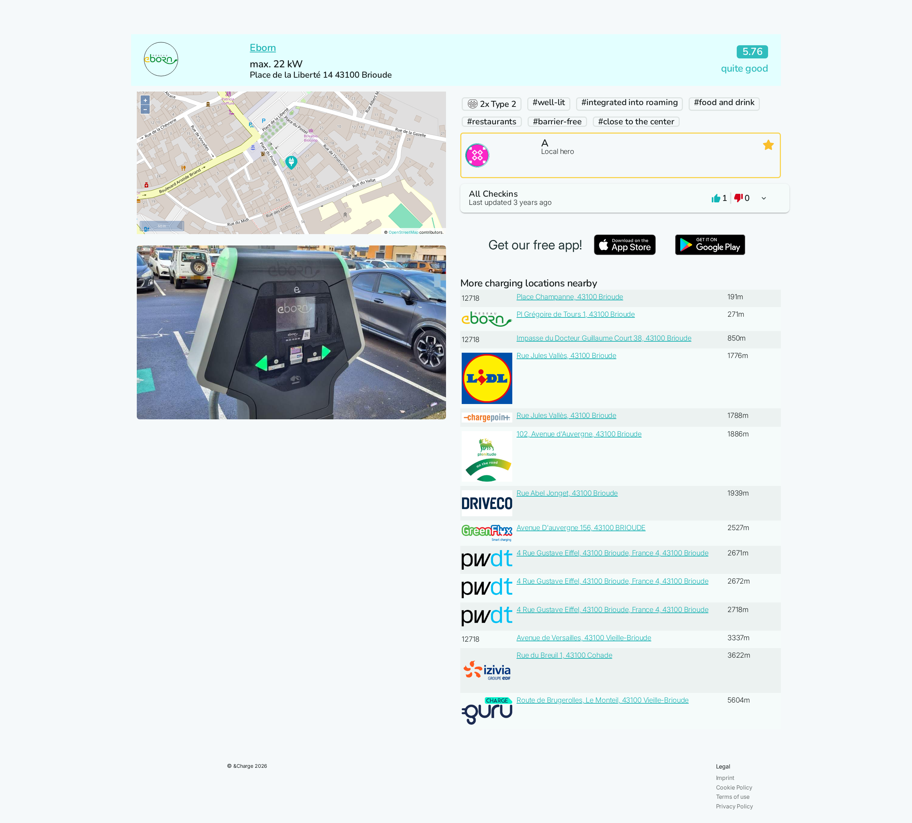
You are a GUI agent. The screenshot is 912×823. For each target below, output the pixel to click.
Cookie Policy (734, 787)
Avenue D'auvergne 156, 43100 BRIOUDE (581, 527)
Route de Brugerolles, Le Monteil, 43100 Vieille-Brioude (603, 700)
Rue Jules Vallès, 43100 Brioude (566, 355)
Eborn (263, 48)
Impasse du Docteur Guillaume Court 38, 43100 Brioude (604, 338)
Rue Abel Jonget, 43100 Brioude (567, 493)
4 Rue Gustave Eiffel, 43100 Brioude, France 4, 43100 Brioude (612, 553)
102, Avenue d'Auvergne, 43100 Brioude (579, 434)
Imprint (725, 777)
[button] (620, 198)
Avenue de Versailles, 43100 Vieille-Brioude (584, 637)
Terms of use (733, 796)
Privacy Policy (734, 806)
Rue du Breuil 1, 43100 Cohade (564, 655)
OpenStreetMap (404, 232)
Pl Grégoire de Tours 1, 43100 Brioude (576, 314)
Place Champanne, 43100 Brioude (570, 297)
